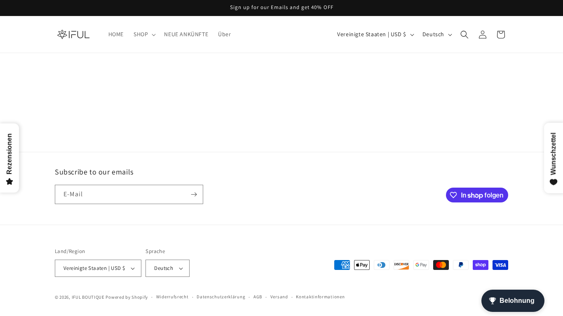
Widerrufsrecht (172, 297)
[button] (144, 34)
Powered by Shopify (127, 297)
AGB (257, 297)
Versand (279, 297)
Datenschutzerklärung (221, 297)
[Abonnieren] (194, 194)
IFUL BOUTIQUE (88, 297)
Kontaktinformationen (320, 297)
